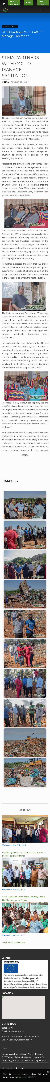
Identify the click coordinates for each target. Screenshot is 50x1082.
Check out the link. (25, 1077)
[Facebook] (16, 1068)
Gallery (23, 1054)
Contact (38, 1054)
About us (13, 1054)
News (12, 26)
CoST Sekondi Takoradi (12, 1057)
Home (5, 26)
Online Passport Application (33, 1060)
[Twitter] (4, 5)
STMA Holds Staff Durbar (13, 942)
